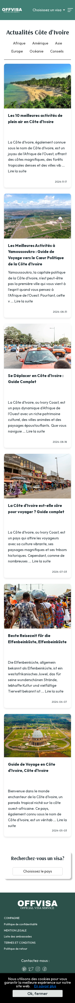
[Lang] (70, 10)
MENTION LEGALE (15, 930)
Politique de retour (15, 948)
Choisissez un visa (47, 10)
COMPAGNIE (12, 918)
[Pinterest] (25, 969)
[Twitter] (32, 969)
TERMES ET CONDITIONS (20, 942)
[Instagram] (38, 969)
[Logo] (12, 10)
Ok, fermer (37, 993)
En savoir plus (45, 986)
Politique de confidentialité (20, 924)
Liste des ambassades (18, 936)
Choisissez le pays (37, 871)
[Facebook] (45, 969)
